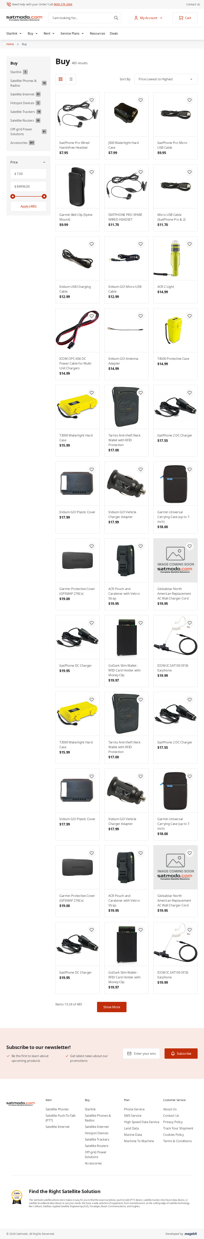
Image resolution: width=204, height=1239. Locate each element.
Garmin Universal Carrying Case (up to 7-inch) (173, 519)
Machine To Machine (139, 1141)
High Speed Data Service (141, 1122)
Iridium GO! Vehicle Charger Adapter (122, 517)
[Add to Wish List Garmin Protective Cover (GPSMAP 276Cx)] (92, 546)
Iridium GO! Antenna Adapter (123, 363)
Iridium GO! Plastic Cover (77, 515)
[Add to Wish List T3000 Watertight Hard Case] (92, 393)
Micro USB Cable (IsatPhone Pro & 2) (171, 219)
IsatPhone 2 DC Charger (174, 438)
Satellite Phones (57, 1109)
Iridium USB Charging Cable (75, 291)
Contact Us (193, 4)
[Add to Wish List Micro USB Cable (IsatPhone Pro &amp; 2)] (190, 172)
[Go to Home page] (24, 18)
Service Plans (70, 33)
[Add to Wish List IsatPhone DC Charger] (92, 623)
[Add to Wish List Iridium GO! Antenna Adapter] (141, 316)
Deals (114, 33)
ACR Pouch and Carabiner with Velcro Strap (124, 596)
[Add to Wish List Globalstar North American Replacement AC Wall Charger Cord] (190, 546)
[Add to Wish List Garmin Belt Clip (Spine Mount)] (92, 172)
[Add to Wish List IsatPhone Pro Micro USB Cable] (190, 100)
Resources (97, 33)
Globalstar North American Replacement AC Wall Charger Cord (174, 596)
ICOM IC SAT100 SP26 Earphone (172, 670)
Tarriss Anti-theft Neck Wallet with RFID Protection (124, 442)
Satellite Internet (58, 1127)
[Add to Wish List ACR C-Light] (190, 244)
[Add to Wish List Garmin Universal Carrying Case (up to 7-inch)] (190, 469)
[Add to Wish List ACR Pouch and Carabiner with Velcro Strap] (141, 546)
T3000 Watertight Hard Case (75, 440)
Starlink (11, 33)
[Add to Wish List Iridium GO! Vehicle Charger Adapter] (141, 469)
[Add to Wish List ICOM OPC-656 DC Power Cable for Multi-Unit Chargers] (92, 316)
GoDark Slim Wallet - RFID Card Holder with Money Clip (124, 673)
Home (10, 44)
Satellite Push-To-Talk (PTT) (61, 1118)
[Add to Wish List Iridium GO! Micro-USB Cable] (141, 244)
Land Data (131, 1128)
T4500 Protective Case (173, 361)
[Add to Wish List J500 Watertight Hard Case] (141, 100)
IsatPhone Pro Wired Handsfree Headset (74, 148)
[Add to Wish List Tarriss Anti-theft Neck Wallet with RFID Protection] (141, 393)
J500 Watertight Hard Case (123, 148)
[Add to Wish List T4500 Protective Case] (190, 316)
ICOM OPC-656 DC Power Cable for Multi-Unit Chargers (75, 366)
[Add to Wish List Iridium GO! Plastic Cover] (92, 469)
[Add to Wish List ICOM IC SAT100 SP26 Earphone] (190, 623)
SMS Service (132, 1115)
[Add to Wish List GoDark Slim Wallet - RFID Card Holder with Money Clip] (141, 623)
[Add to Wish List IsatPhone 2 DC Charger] (190, 393)
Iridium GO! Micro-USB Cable (124, 291)
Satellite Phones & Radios (98, 1118)
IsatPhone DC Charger (75, 668)
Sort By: (125, 79)
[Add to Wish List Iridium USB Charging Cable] (92, 244)
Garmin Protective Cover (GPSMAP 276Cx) (77, 594)
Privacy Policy (173, 1122)
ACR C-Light (165, 289)
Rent (47, 33)
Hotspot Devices (97, 1133)
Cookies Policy (173, 1134)
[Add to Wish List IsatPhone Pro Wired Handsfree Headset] (92, 100)
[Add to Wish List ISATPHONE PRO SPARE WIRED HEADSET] (141, 172)
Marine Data (133, 1134)
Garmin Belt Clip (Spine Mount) (75, 219)
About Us (170, 1109)
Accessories (93, 1163)
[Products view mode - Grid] (60, 79)
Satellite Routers (97, 1146)
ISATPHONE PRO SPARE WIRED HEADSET (125, 219)
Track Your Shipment (178, 1128)
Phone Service (134, 1109)
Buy (30, 33)
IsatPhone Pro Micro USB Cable (172, 148)
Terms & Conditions (177, 1141)
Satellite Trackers (97, 1139)
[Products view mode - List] (71, 79)
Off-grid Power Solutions (96, 1154)
